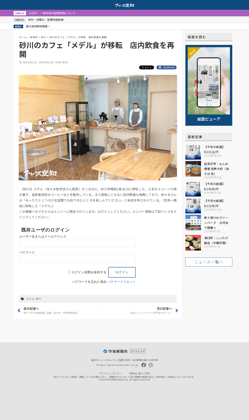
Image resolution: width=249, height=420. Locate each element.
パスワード (27, 252)
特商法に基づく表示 (139, 373)
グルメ (30, 298)
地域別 (34, 37)
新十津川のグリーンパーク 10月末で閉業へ (216, 223)
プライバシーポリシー (110, 373)
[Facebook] (143, 365)
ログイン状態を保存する (89, 272)
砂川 (43, 37)
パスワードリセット (121, 281)
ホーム (23, 37)
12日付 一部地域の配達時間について (45, 13)
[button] (208, 262)
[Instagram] (150, 365)
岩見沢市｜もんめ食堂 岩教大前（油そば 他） (216, 169)
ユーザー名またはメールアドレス (42, 236)
